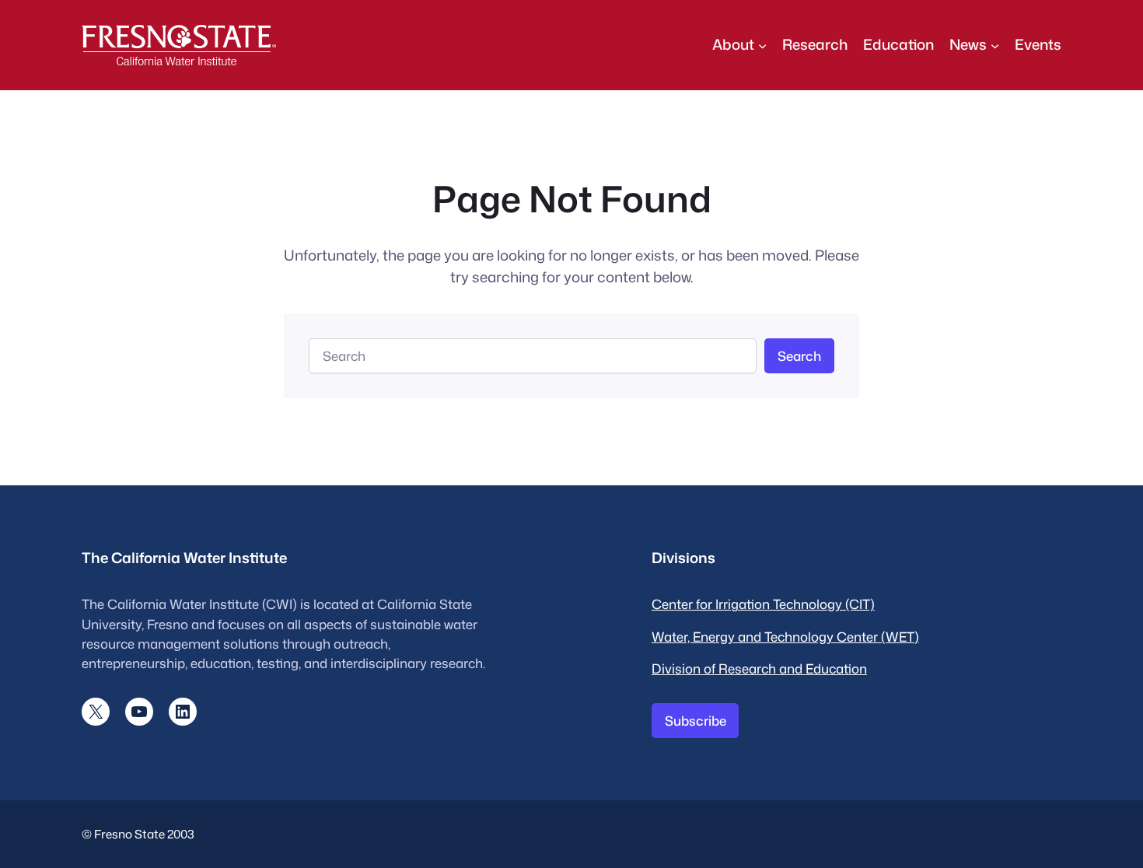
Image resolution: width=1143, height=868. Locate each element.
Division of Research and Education (759, 668)
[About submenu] (762, 44)
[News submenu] (995, 44)
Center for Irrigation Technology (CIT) (763, 604)
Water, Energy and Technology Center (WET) (785, 637)
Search (799, 356)
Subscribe (695, 721)
